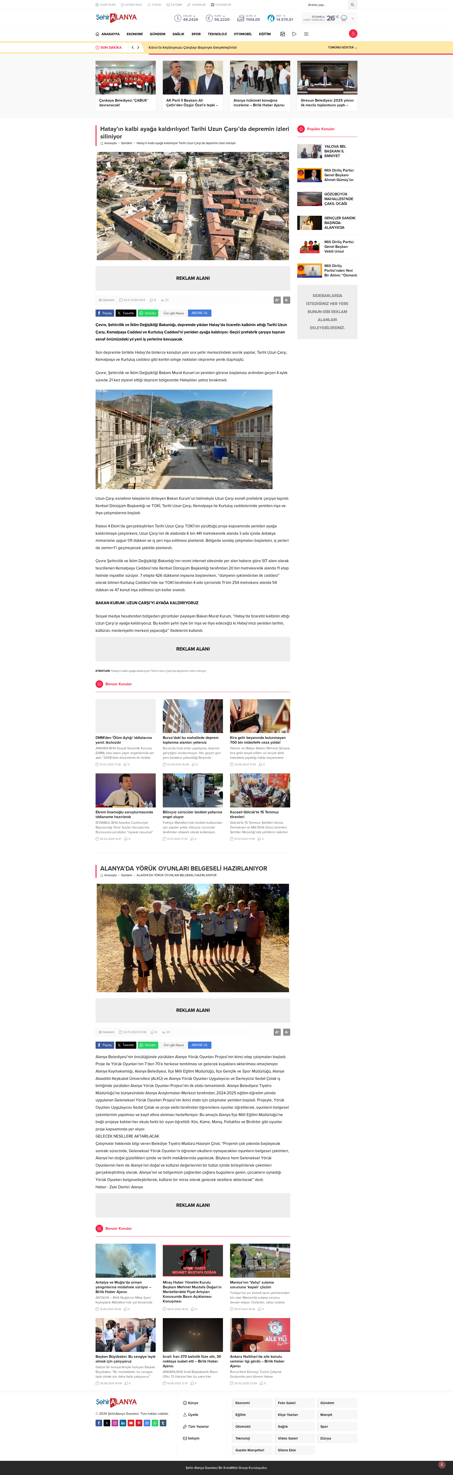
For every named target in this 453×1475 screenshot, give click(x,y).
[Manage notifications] (442, 1464)
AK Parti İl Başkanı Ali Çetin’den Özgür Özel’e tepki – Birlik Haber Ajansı (192, 105)
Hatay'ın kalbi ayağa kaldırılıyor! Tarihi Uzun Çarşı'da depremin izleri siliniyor (158, 671)
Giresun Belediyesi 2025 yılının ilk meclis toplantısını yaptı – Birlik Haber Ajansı (327, 105)
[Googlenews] (147, 1423)
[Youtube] (131, 1423)
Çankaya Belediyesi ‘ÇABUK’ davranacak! (123, 103)
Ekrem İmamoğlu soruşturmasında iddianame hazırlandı (124, 814)
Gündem (126, 143)
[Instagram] (115, 1423)
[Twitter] (107, 1423)
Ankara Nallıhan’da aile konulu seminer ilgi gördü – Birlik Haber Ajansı (257, 1361)
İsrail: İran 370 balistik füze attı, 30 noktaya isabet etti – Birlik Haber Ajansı (192, 1361)
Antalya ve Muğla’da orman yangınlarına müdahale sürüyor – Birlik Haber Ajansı (123, 1287)
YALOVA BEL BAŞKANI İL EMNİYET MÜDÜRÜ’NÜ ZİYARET (336, 156)
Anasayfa (110, 143)
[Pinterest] (139, 1423)
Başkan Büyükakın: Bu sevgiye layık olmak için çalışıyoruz (125, 1359)
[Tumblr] (163, 1423)
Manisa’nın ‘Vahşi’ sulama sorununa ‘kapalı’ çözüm (252, 1285)
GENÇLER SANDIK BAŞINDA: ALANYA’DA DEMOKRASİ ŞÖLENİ (340, 227)
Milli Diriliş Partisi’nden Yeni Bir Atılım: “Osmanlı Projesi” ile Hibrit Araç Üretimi (340, 275)
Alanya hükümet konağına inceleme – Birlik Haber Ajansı (259, 103)
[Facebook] (99, 1423)
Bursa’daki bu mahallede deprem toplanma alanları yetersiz (190, 740)
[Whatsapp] (155, 1423)
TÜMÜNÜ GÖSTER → (342, 47)
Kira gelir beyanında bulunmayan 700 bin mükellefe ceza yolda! (258, 740)
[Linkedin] (123, 1423)
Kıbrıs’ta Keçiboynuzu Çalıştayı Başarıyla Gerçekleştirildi (193, 47)
